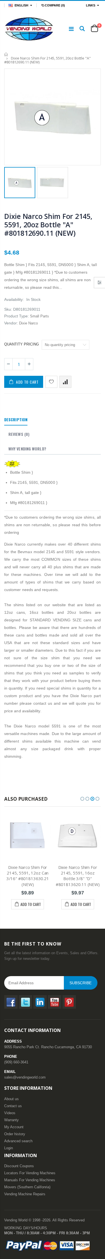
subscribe (80, 983)
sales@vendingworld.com (25, 1077)
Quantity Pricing (21, 344)
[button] (82, 798)
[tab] (15, 419)
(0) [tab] (18, 434)
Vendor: (11, 323)
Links (90, 5)
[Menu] (71, 29)
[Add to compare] (65, 382)
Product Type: (16, 316)
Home (6, 54)
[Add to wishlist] (51, 382)
